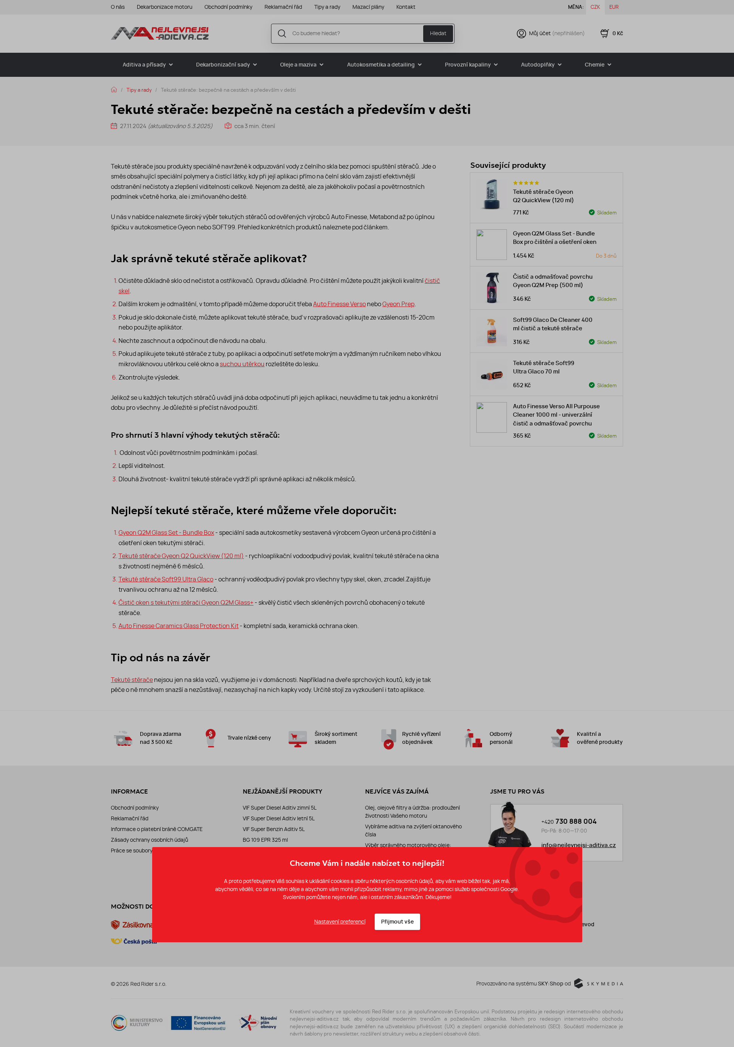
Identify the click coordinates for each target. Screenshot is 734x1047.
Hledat (438, 33)
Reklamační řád (283, 7)
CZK (595, 6)
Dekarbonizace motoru (164, 7)
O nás (118, 7)
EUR (614, 6)
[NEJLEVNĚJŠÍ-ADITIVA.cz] (160, 33)
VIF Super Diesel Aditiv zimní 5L (280, 808)
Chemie (594, 64)
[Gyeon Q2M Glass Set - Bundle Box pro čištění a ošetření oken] (491, 244)
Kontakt (406, 7)
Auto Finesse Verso (339, 304)
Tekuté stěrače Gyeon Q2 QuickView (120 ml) (181, 556)
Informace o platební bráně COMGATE (157, 829)
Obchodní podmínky (228, 7)
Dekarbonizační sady (223, 64)
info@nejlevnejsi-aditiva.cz (578, 845)
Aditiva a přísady (144, 64)
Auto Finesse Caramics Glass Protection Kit (179, 626)
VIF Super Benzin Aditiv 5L (274, 829)
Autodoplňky (538, 64)
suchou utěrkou (242, 364)
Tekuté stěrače (132, 679)
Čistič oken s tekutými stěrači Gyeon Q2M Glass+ (186, 602)
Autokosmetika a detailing (381, 64)
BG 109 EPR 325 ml (265, 840)
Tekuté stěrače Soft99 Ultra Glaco (166, 579)
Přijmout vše (397, 921)
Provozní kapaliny (468, 64)
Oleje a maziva (298, 64)
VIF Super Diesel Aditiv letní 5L (279, 818)
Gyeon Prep (398, 304)
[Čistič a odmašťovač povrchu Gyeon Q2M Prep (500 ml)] (491, 288)
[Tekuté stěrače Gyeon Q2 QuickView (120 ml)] (491, 194)
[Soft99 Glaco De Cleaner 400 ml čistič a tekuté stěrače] (491, 331)
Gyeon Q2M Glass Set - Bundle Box (166, 532)
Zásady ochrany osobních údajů (149, 840)
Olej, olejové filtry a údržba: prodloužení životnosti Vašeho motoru (412, 812)
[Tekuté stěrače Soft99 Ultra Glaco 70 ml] (491, 374)
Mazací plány (368, 7)
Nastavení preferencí (339, 921)
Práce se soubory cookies (141, 850)
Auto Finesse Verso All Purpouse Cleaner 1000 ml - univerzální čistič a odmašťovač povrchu (556, 415)
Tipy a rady (327, 7)
